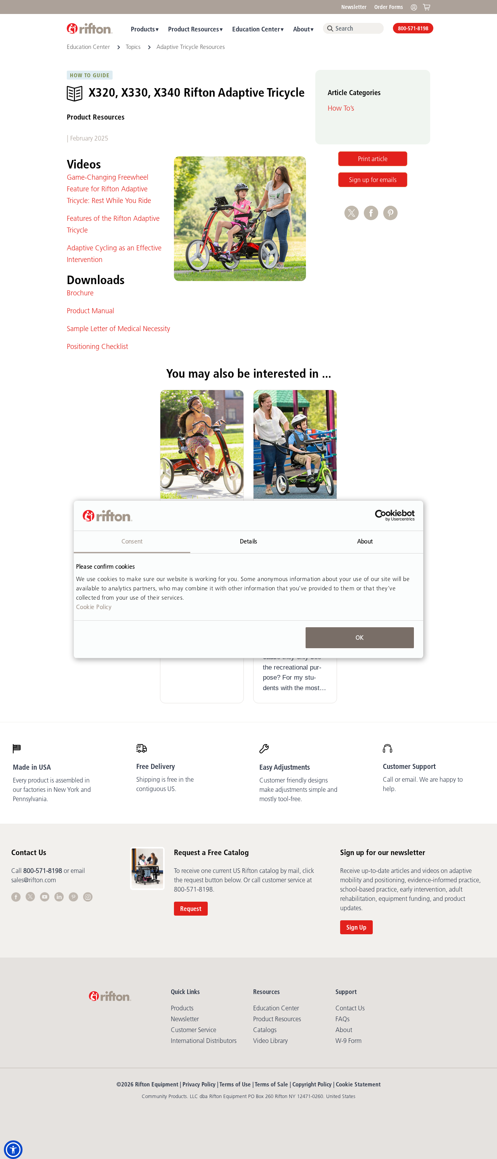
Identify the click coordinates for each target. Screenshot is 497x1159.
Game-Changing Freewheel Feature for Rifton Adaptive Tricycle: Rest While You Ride (109, 189)
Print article (373, 159)
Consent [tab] (132, 541)
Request (191, 909)
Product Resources (193, 29)
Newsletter (354, 6)
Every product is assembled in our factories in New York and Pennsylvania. (52, 789)
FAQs (342, 1019)
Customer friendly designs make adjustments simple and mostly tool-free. (298, 789)
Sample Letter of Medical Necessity (118, 328)
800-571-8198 (413, 28)
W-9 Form (348, 1040)
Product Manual (90, 311)
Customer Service (193, 1030)
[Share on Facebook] (373, 217)
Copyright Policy (312, 1084)
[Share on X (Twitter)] (354, 217)
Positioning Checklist (97, 346)
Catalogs (264, 1030)
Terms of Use (235, 1084)
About (301, 29)
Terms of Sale (271, 1084)
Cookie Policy (94, 607)
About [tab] (365, 541)
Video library (270, 1040)
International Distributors (203, 1040)
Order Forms (388, 6)
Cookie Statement (358, 1084)
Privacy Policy (198, 1084)
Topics (133, 46)
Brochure (80, 293)
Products (143, 29)
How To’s (341, 108)
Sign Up (356, 927)
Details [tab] (248, 541)
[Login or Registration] (416, 7)
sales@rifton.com (33, 880)
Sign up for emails (372, 180)
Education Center (256, 29)
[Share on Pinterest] (392, 217)
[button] (13, 1149)
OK (359, 637)
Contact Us (350, 1008)
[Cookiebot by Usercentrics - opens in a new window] (381, 516)
